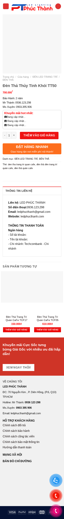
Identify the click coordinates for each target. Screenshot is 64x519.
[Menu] (6, 6)
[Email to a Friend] (25, 176)
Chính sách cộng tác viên (18, 436)
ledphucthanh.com (32, 216)
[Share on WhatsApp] (6, 176)
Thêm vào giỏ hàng (39, 135)
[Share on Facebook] (12, 176)
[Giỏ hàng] (58, 6)
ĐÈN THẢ (8, 79)
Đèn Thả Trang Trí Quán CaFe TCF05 (47, 318)
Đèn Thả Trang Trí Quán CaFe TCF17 (16, 318)
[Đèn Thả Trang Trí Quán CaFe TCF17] (16, 287)
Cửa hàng (23, 76)
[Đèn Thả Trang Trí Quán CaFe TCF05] (47, 287)
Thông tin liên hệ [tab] (19, 190)
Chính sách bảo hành (16, 430)
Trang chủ (8, 76)
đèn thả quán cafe (23, 168)
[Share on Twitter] (19, 176)
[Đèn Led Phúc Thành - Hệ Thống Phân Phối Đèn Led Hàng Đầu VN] (32, 6)
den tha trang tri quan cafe (21, 164)
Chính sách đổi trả (14, 425)
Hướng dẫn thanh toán (17, 447)
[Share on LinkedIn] (38, 176)
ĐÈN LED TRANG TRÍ (45, 76)
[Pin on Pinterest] (31, 176)
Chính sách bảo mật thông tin (21, 441)
